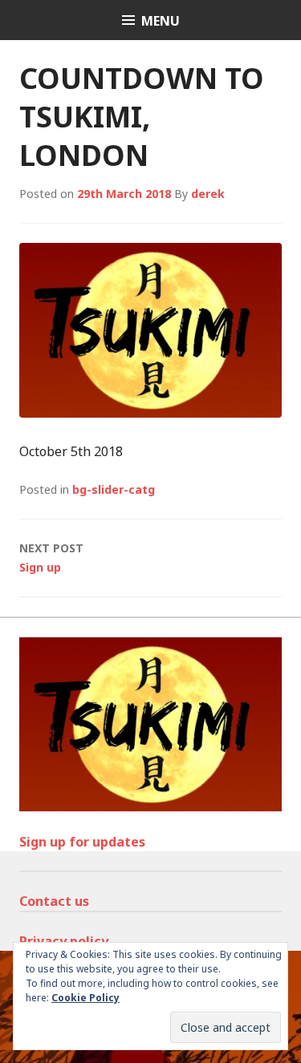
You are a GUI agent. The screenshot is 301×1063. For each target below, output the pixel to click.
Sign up (51, 557)
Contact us (54, 901)
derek (208, 193)
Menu (160, 21)
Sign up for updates (82, 842)
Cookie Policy (85, 997)
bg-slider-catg (113, 489)
